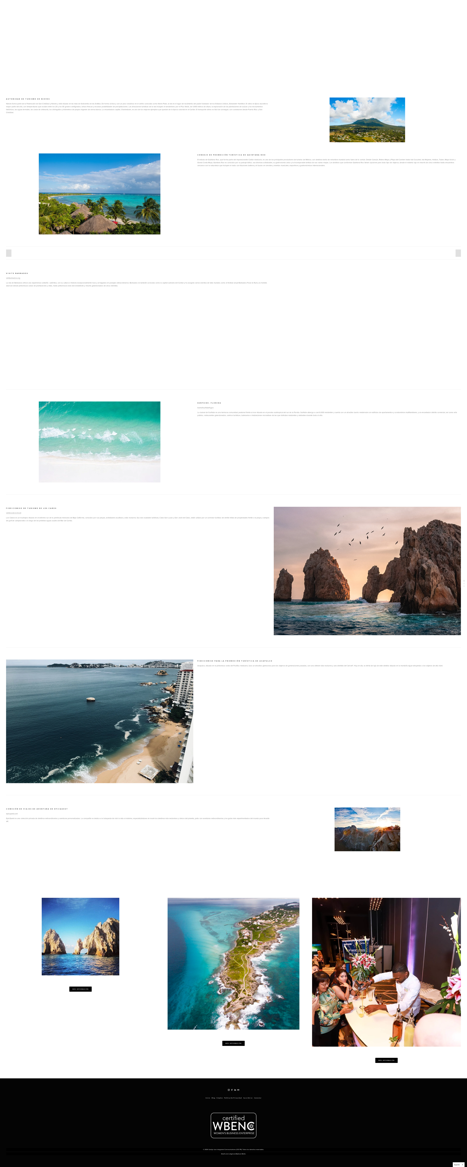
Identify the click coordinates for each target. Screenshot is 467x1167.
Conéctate (51, 4)
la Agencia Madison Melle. (237, 1154)
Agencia (9, 4)
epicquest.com (12, 813)
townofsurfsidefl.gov (205, 407)
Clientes (34, 4)
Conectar (258, 1098)
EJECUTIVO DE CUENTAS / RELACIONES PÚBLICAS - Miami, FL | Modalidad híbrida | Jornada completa (415, 4)
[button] (8, 253)
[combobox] (459, 1164)
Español (457, 1165)
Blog (43, 4)
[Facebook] (232, 1090)
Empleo (220, 1098)
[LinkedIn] (235, 1090)
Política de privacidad (233, 1098)
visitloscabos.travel (13, 513)
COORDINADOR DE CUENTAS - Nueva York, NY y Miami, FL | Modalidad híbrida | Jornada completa (322, 4)
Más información (80, 989)
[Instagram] (229, 1090)
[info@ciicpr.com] (238, 1090)
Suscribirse (248, 1098)
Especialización (22, 4)
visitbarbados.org (13, 278)
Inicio (208, 1098)
